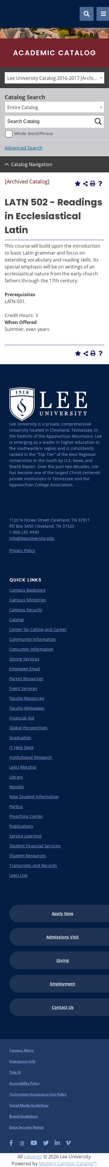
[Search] (98, 121)
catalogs (33, 1156)
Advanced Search (23, 148)
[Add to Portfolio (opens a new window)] (78, 183)
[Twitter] (46, 1143)
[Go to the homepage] (11, 14)
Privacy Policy (22, 550)
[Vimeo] (68, 1143)
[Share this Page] (85, 184)
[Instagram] (22, 1143)
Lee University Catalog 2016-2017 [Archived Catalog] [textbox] (55, 78)
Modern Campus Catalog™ (68, 1163)
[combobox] (54, 78)
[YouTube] (34, 1143)
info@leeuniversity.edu (31, 538)
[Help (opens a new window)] (100, 183)
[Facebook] (11, 1143)
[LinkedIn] (57, 1143)
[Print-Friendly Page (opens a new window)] (93, 183)
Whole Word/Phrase (33, 133)
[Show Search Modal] (87, 14)
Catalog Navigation (31, 164)
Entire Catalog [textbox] (22, 107)
